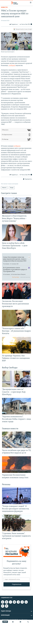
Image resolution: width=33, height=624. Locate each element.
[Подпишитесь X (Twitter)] (10, 602)
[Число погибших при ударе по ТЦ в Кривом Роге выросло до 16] (16, 440)
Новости (4, 7)
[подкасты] (12, 622)
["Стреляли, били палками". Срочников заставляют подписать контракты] (16, 523)
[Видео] (20, 622)
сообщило (12, 65)
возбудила (17, 146)
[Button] (13, 24)
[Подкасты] (2, 606)
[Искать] (28, 622)
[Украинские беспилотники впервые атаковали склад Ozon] (16, 464)
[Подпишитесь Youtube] (14, 602)
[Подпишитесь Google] (2, 602)
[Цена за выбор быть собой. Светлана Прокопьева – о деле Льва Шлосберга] (16, 232)
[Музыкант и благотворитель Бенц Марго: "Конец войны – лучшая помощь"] (16, 205)
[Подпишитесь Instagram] (22, 602)
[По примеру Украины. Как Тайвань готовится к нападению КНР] (16, 345)
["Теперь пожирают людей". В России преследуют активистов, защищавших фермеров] (16, 496)
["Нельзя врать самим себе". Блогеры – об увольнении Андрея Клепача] (16, 318)
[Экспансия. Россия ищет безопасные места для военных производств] (16, 291)
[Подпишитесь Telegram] (18, 602)
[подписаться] (6, 606)
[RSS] (26, 602)
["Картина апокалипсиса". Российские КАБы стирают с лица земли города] (16, 406)
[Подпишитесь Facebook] (6, 602)
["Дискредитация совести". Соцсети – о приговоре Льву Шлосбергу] (16, 379)
